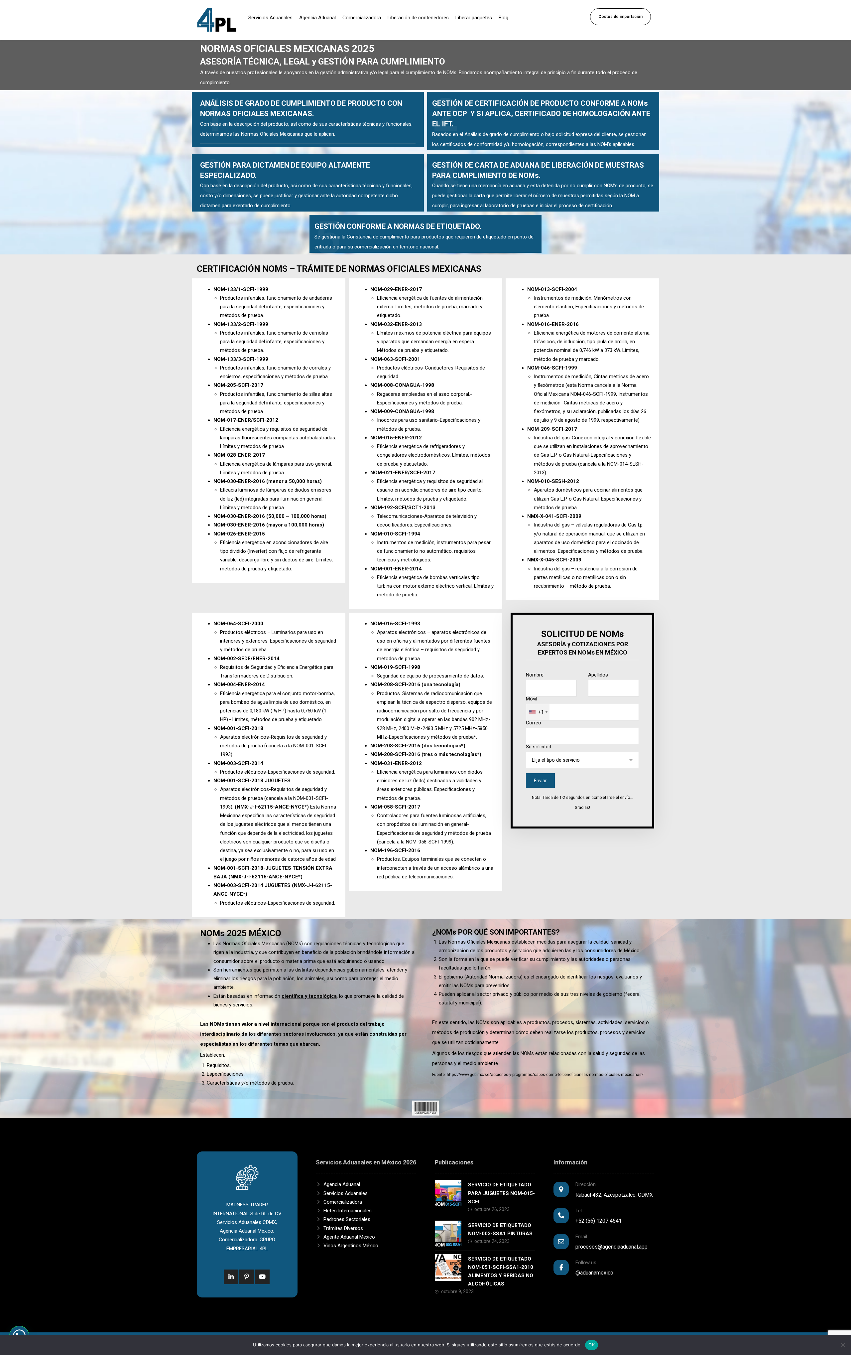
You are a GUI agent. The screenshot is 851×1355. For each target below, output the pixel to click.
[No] (842, 1345)
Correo (533, 723)
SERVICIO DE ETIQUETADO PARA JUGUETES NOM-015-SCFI (501, 1193)
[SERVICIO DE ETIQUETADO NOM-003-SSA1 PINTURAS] (448, 1234)
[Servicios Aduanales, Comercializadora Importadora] (217, 20)
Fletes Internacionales (347, 1211)
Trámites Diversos (343, 1228)
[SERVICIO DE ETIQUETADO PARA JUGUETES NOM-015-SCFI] (448, 1193)
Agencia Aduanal (341, 1184)
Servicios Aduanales (345, 1193)
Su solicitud (538, 747)
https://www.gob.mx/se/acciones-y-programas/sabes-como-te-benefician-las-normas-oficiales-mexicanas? (545, 1074)
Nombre (535, 675)
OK (591, 1344)
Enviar (540, 780)
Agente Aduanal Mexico (349, 1237)
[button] (231, 1277)
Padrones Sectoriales (346, 1219)
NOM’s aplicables (615, 144)
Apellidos (598, 675)
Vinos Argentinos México (350, 1246)
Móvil (535, 705)
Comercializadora (342, 1202)
